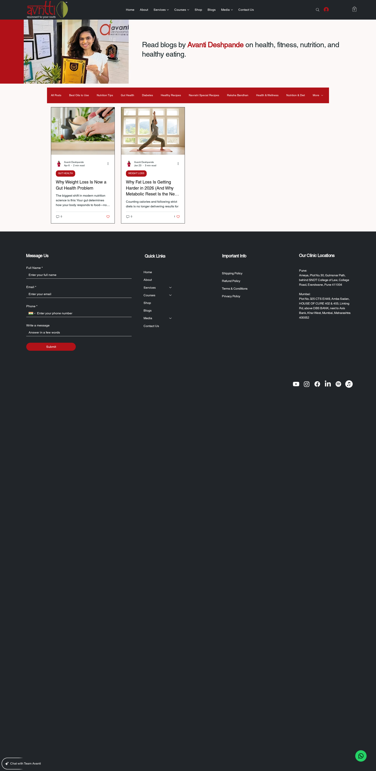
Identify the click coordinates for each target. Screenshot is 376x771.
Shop (147, 303)
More (316, 95)
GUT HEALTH (65, 173)
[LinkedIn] (328, 384)
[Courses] (170, 295)
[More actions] (109, 163)
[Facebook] (317, 384)
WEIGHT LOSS (136, 173)
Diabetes (147, 95)
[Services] (170, 287)
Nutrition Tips (105, 95)
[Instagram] (306, 384)
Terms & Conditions (234, 288)
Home (148, 272)
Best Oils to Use (79, 95)
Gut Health (127, 95)
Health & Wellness (267, 95)
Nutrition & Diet (295, 95)
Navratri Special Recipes (204, 95)
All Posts (56, 95)
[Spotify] (338, 384)
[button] (354, 9)
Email (31, 287)
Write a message (38, 325)
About (148, 280)
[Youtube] (296, 384)
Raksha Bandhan (237, 95)
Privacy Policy (231, 296)
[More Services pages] (168, 10)
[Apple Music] (349, 384)
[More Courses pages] (188, 10)
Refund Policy (231, 281)
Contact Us (151, 326)
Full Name (34, 268)
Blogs (148, 310)
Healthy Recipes (171, 95)
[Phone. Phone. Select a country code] (32, 313)
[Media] (170, 318)
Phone (31, 306)
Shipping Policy (232, 273)
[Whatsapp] (361, 756)
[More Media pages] (232, 10)
